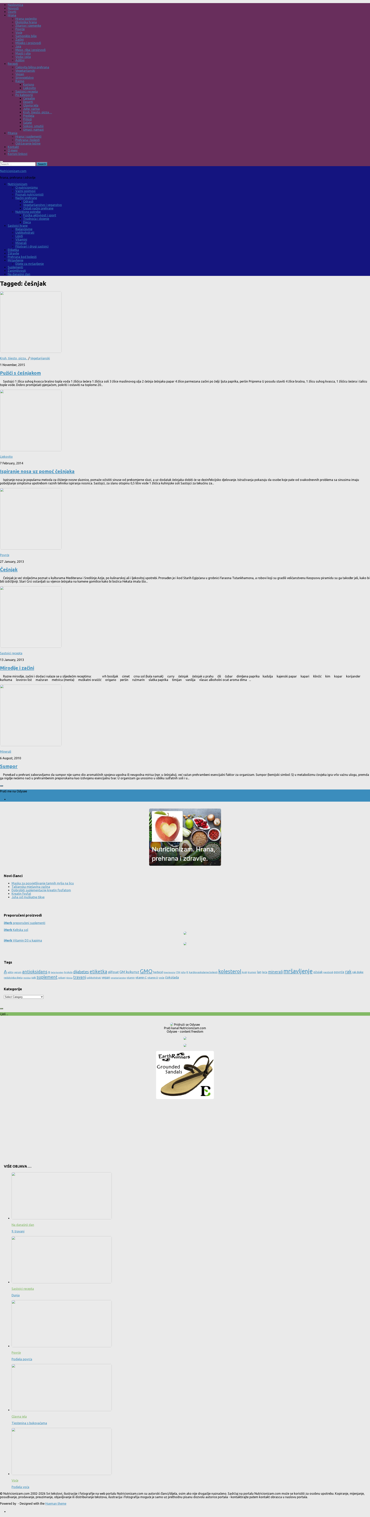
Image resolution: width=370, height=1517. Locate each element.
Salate (27, 122)
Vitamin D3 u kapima (23, 940)
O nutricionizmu (26, 187)
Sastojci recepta (26, 91)
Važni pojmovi (25, 191)
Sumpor (9, 766)
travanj (79, 977)
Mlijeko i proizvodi (28, 43)
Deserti (28, 102)
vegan (106, 977)
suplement (47, 976)
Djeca (27, 222)
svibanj (62, 977)
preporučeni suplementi (24, 923)
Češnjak (9, 569)
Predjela (28, 115)
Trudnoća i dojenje (36, 218)
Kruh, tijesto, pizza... (14, 358)
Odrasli (28, 201)
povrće (339, 972)
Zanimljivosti (17, 270)
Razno (19, 81)
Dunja (16, 1295)
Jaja (18, 46)
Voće (18, 32)
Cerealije (29, 98)
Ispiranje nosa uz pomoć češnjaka (37, 471)
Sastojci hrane (18, 225)
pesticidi (328, 972)
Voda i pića (23, 57)
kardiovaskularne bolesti (203, 972)
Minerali (21, 243)
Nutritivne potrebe (28, 211)
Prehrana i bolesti (27, 140)
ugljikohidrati (94, 977)
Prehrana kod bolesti (22, 257)
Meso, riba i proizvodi (30, 50)
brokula (68, 972)
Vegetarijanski (25, 70)
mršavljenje (298, 971)
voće (161, 977)
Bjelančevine (23, 229)
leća (264, 972)
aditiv (10, 972)
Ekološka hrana (26, 22)
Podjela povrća (22, 1359)
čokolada (172, 977)
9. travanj (18, 1231)
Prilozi (27, 119)
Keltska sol (16, 930)
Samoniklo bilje (26, 36)
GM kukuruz (129, 972)
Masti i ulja (23, 53)
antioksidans (34, 971)
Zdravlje (13, 253)
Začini (19, 39)
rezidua (27, 978)
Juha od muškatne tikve (28, 897)
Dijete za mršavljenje (29, 263)
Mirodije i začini (17, 668)
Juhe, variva (31, 109)
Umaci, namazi (33, 129)
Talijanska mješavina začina (31, 886)
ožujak (318, 972)
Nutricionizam (17, 184)
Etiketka (13, 250)
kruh (244, 972)
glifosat (113, 972)
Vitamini (21, 239)
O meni (13, 150)
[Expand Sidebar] (1, 785)
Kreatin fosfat (21, 893)
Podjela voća (20, 1487)
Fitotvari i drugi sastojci (32, 246)
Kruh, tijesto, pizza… (37, 112)
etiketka (98, 971)
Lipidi (19, 236)
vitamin (131, 977)
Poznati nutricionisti (29, 194)
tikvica (69, 978)
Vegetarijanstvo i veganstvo (42, 205)
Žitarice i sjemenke (28, 25)
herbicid (158, 972)
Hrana (12, 15)
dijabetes (81, 971)
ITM (178, 972)
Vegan (19, 74)
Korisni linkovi (17, 154)
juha (183, 972)
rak (348, 971)
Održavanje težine (27, 143)
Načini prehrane (26, 198)
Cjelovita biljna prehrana (32, 67)
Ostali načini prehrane (38, 208)
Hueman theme (55, 1503)
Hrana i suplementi (28, 136)
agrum (17, 972)
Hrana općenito (26, 18)
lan (259, 972)
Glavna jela (30, 105)
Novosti (13, 8)
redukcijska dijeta (13, 977)
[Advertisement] (185, 1130)
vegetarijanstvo (118, 978)
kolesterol (229, 971)
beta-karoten (57, 972)
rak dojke (357, 972)
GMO (146, 971)
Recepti (13, 63)
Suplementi (15, 267)
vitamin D (152, 977)
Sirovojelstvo (24, 77)
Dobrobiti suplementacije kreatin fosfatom (41, 890)
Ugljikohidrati (24, 232)
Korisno (28, 84)
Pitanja (12, 133)
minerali (275, 971)
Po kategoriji (24, 95)
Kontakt (13, 147)
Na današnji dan (19, 274)
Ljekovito (29, 88)
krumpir (252, 972)
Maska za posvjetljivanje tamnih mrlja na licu (43, 883)
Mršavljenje (15, 260)
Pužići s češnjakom (20, 373)
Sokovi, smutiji (33, 126)
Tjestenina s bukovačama (29, 1423)
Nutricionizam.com (13, 171)
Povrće (20, 29)
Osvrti (12, 11)
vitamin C (141, 977)
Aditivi (19, 60)
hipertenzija (169, 972)
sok (33, 977)
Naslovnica (15, 5)
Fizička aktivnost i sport (39, 215)
